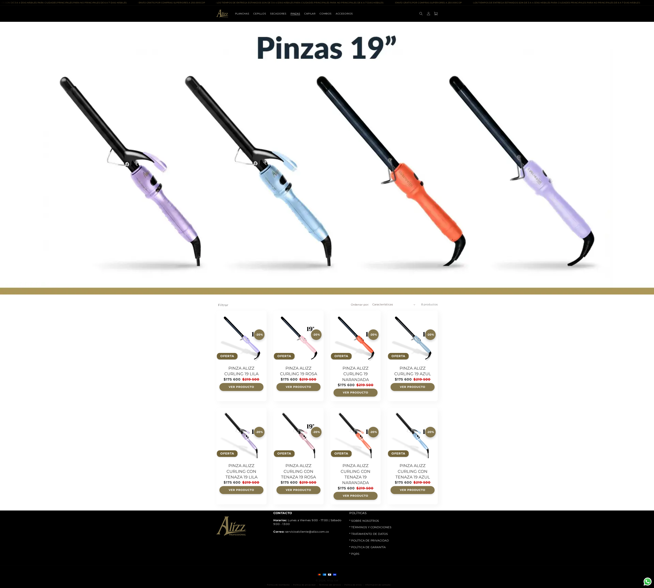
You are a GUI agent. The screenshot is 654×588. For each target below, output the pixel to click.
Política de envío (353, 585)
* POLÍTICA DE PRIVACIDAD (369, 540)
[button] (278, 13)
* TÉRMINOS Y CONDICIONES (370, 527)
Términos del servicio (330, 585)
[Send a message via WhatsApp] (647, 581)
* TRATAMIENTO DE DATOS (368, 534)
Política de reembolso (278, 585)
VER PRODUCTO (241, 386)
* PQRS (354, 553)
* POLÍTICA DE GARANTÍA (367, 547)
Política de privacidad (304, 585)
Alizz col (332, 580)
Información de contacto (378, 585)
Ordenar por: (360, 304)
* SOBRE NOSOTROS (364, 520)
